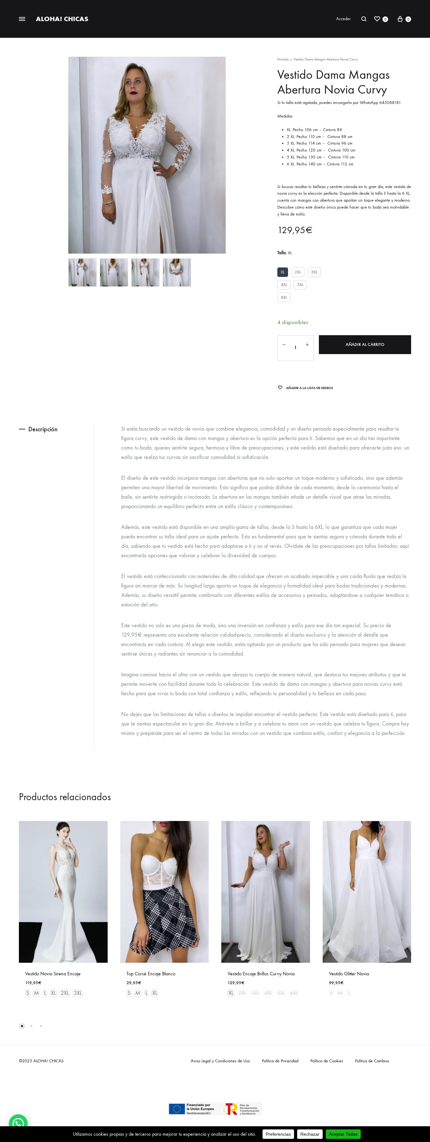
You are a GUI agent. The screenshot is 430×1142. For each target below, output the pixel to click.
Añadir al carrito (365, 344)
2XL (298, 272)
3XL (314, 272)
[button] (18, 1123)
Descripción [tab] (43, 429)
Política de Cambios (372, 1061)
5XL (300, 284)
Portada (283, 59)
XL (283, 272)
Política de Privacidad (280, 1061)
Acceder (343, 18)
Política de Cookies (326, 1061)
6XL (284, 297)
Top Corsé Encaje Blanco (151, 974)
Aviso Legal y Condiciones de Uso (220, 1061)
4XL (284, 284)
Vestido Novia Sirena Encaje (53, 974)
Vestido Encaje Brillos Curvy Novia (261, 974)
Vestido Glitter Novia (349, 974)
